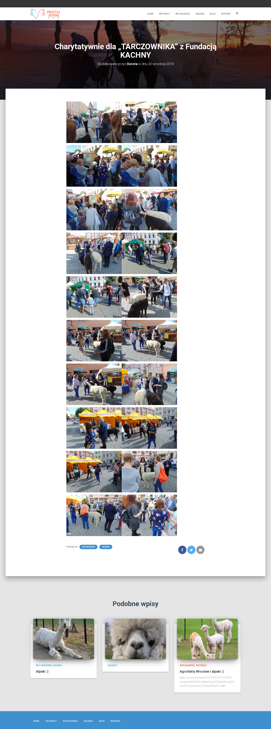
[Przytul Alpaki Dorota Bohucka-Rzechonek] (45, 13)
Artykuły (164, 14)
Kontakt (226, 14)
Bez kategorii (44, 665)
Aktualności (182, 14)
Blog (213, 14)
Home (150, 14)
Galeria (199, 14)
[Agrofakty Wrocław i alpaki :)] (207, 638)
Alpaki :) (42, 671)
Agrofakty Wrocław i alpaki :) (202, 671)
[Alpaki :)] (63, 638)
